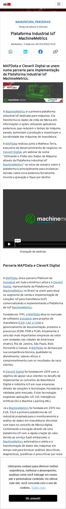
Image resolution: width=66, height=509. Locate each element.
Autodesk (9, 282)
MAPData (11, 144)
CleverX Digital (12, 152)
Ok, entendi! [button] (33, 498)
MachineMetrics (15, 111)
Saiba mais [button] (39, 487)
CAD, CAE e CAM (29, 323)
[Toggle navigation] (59, 4)
